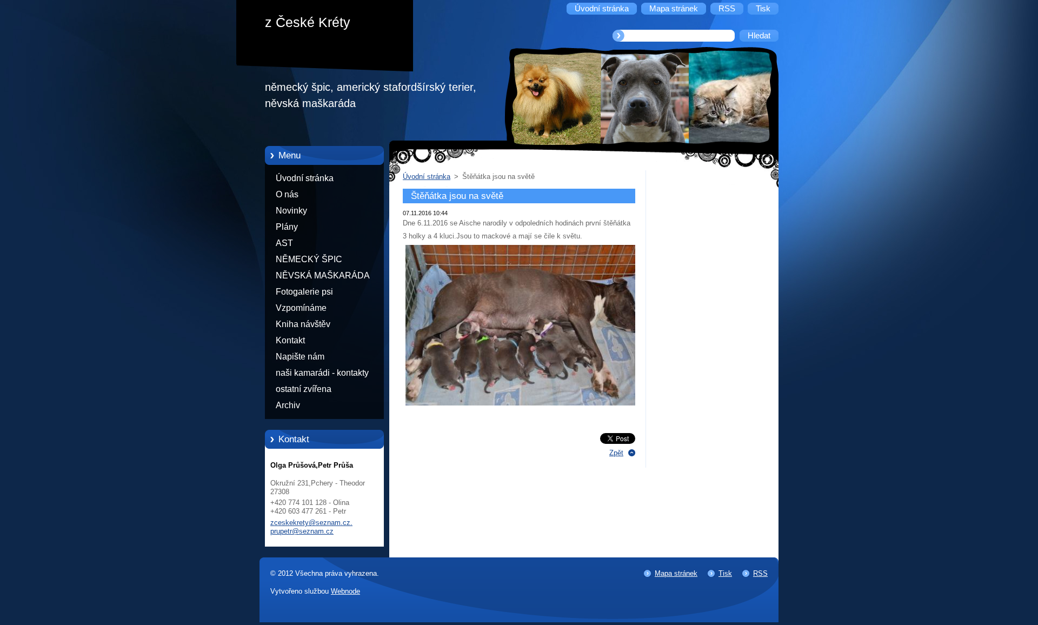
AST (284, 243)
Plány (287, 226)
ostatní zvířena (303, 389)
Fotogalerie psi (304, 291)
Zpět (616, 453)
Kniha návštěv (303, 324)
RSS (760, 573)
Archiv (288, 405)
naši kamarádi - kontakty (322, 372)
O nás (287, 194)
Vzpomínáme (301, 307)
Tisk (725, 573)
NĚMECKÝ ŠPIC (309, 259)
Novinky (291, 210)
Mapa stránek (676, 573)
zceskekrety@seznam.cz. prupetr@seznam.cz (311, 526)
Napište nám (300, 356)
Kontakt (290, 340)
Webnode (345, 591)
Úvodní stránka (305, 178)
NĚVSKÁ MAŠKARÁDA (323, 275)
